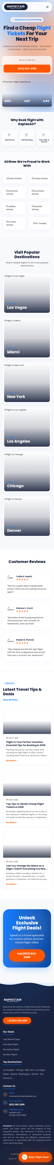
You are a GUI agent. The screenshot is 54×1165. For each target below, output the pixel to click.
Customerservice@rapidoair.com (22, 1096)
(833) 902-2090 (27, 68)
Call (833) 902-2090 (27, 955)
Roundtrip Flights (11, 1049)
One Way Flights (10, 1044)
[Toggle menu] (47, 7)
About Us (12, 1158)
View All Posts (12, 699)
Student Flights (10, 1054)
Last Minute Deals (11, 1039)
